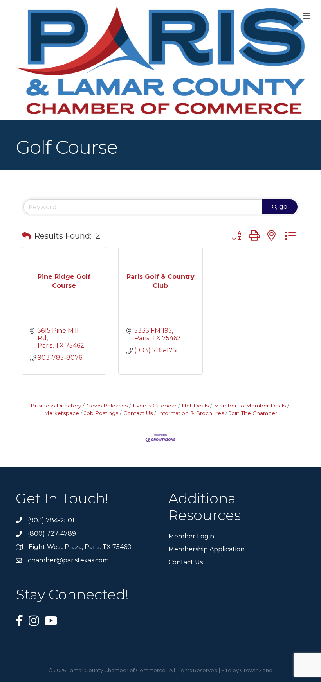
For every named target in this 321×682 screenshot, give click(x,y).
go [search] (283, 206)
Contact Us (138, 413)
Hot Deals (195, 405)
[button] (26, 236)
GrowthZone (256, 670)
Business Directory (56, 405)
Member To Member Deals (250, 405)
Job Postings (101, 413)
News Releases (107, 405)
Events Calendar (155, 405)
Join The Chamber (253, 413)
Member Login (191, 536)
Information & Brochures (191, 413)
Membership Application (206, 549)
